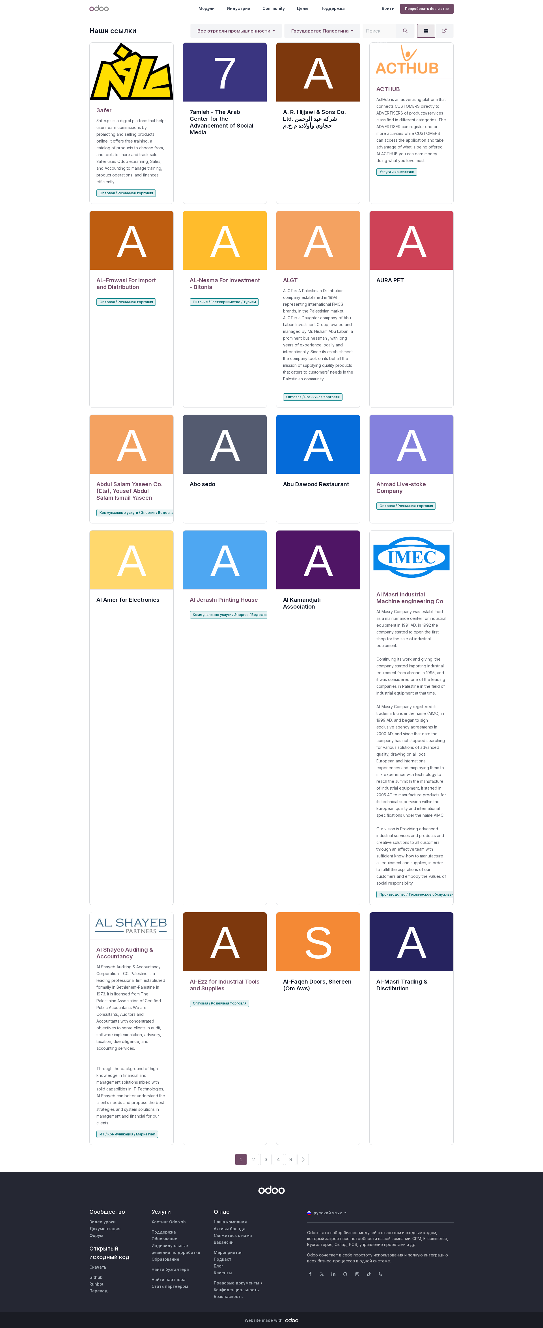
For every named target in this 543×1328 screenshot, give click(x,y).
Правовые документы (236, 1282)
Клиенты (223, 1272)
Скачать (97, 1267)
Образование (165, 1259)
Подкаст (222, 1259)
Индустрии (238, 8)
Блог (218, 1266)
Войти (388, 8)
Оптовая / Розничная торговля (126, 193)
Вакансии (224, 1242)
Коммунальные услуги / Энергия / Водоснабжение (143, 512)
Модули (207, 8)
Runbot (96, 1284)
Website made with (264, 1320)
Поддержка (332, 8)
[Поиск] (405, 31)
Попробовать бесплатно (427, 9)
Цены (302, 8)
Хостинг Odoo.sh (169, 1221)
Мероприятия (228, 1252)
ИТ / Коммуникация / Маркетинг (127, 1134)
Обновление (164, 1238)
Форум (96, 1235)
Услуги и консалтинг (397, 172)
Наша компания (230, 1221)
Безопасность (228, 1296)
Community (273, 8)
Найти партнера (169, 1279)
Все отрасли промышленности (233, 31)
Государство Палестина (320, 31)
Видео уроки (102, 1221)
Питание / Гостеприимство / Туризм (224, 302)
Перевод (98, 1290)
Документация (104, 1228)
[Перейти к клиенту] (131, 71)
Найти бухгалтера (170, 1269)
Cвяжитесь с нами (233, 1235)
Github (96, 1277)
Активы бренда (229, 1228)
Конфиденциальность (236, 1289)
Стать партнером (170, 1286)
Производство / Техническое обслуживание (419, 894)
